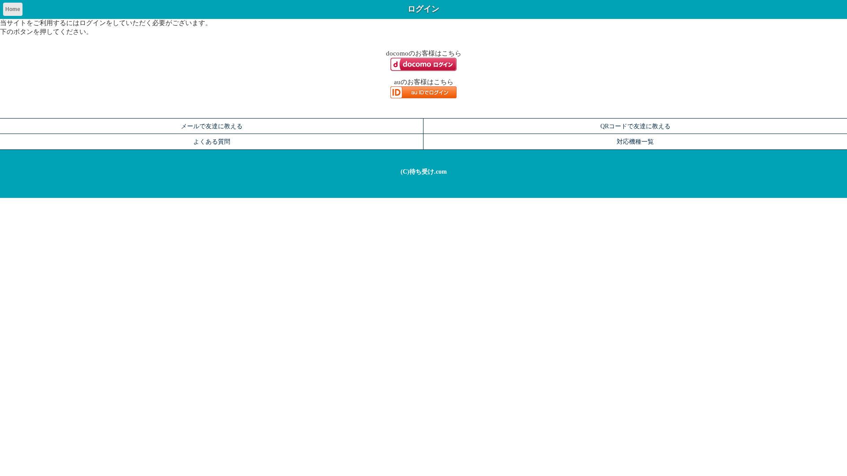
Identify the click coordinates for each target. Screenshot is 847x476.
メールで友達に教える (212, 126)
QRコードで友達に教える (635, 126)
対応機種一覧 (635, 141)
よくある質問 (211, 141)
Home (12, 9)
